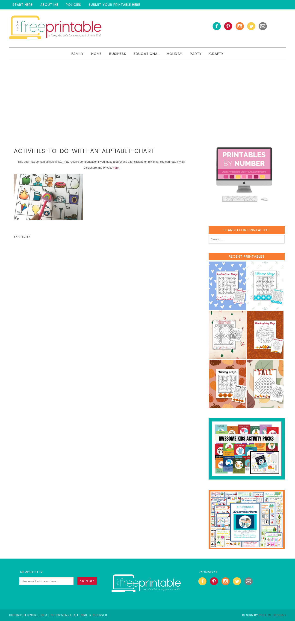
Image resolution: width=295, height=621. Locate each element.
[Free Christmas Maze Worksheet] (227, 357)
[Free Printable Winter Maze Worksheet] (265, 307)
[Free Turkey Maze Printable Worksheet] (227, 406)
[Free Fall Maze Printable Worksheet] (265, 406)
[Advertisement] (147, 94)
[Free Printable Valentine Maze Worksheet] (227, 307)
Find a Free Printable (55, 28)
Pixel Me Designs (272, 615)
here (116, 167)
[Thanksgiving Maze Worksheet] (265, 357)
